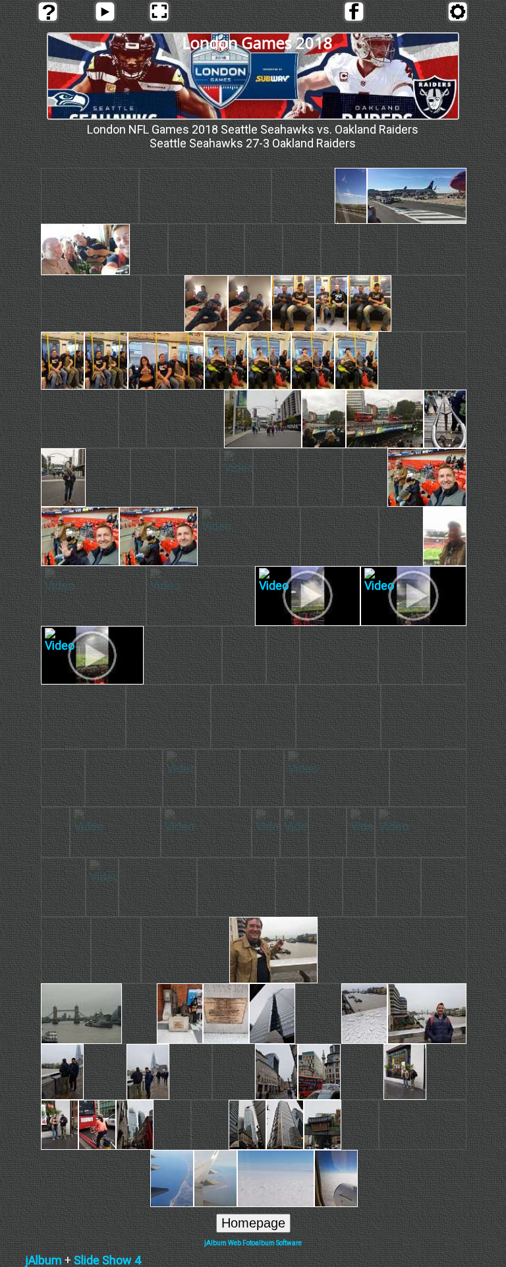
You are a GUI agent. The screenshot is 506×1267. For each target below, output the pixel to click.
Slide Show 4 (107, 1260)
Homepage (253, 1223)
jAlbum (43, 1260)
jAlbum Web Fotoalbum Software (253, 1243)
